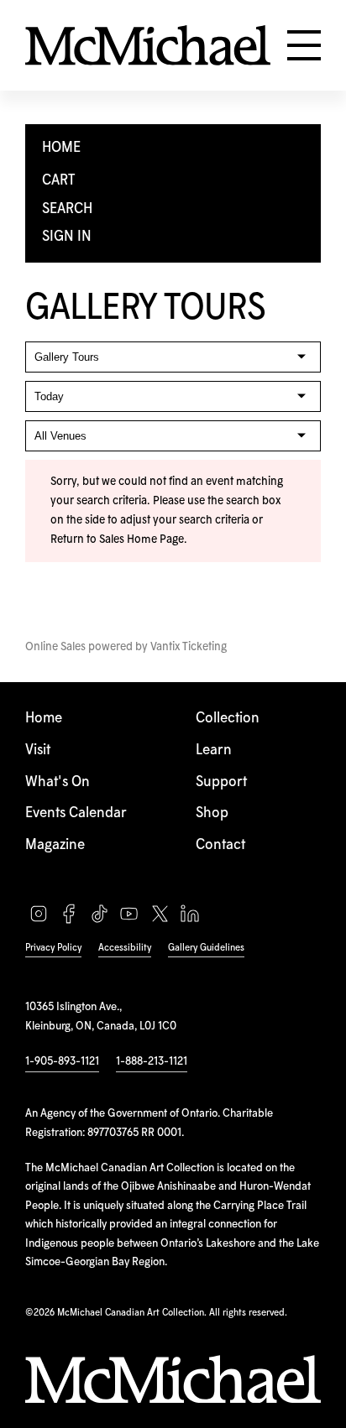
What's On (57, 782)
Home (43, 718)
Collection (228, 718)
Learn (214, 750)
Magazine (55, 845)
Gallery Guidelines (206, 947)
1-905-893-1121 (62, 1061)
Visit (37, 750)
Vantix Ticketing (188, 647)
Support (221, 782)
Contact (220, 845)
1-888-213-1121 (151, 1061)
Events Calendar (76, 813)
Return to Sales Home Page (117, 539)
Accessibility (124, 947)
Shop (212, 813)
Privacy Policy (53, 947)
